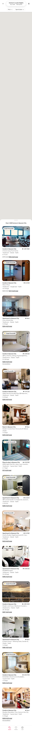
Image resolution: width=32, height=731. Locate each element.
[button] (13, 257)
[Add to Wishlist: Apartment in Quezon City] (27, 297)
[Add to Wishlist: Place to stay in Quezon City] (27, 441)
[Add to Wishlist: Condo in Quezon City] (27, 228)
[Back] (3, 3)
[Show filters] (29, 3)
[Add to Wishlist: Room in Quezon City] (27, 406)
